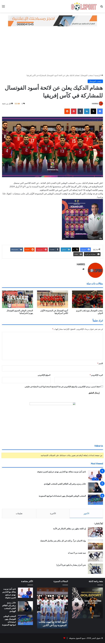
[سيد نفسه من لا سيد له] (95, 556)
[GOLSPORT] (84, 6)
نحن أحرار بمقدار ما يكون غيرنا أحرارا (71, 565)
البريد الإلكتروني (96, 375)
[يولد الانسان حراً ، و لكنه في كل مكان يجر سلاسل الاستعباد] (95, 544)
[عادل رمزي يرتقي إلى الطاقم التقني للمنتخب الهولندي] (95, 487)
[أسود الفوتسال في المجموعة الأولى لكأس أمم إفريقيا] (52, 299)
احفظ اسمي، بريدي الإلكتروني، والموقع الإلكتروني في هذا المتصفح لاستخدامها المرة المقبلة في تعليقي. (62, 386)
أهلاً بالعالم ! (98, 523)
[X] (93, 111)
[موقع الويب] (83, 269)
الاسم (100, 363)
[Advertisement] (52, 49)
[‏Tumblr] (80, 111)
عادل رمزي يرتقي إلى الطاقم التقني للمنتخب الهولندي (65, 484)
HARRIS (95, 104)
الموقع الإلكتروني (44, 375)
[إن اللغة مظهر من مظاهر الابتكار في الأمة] (95, 532)
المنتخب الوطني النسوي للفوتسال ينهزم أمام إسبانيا (20, 311)
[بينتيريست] (73, 111)
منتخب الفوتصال (87, 75)
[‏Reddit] (67, 111)
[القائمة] (3, 7)
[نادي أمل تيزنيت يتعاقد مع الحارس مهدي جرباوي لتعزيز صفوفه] (95, 475)
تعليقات (19, 513)
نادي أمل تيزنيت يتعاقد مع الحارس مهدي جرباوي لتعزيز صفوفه (61, 471)
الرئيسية (97, 75)
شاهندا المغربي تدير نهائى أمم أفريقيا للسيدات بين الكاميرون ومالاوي (52, 622)
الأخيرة (53, 513)
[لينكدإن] (87, 111)
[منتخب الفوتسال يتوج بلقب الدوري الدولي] (87, 299)
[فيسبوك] (100, 111)
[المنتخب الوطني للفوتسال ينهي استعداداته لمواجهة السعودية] (95, 500)
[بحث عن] (101, 7)
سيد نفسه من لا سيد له (77, 553)
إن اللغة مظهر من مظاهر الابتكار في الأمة (69, 528)
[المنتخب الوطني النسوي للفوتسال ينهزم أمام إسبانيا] (17, 299)
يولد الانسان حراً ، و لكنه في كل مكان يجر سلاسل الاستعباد (63, 540)
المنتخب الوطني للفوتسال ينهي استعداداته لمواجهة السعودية (62, 496)
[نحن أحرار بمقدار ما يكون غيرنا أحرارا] (95, 569)
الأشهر (86, 513)
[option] (51, 608)
